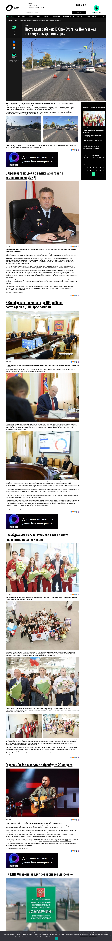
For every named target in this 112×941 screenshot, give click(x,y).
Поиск (79, 12)
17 (84, 170)
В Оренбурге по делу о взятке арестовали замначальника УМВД (35, 175)
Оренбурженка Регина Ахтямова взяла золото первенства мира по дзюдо (37, 537)
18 (87, 170)
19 (90, 170)
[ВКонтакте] (14, 41)
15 (100, 167)
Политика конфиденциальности (88, 936)
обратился (16, 505)
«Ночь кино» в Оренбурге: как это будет (92, 141)
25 (87, 174)
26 (90, 174)
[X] (76, 150)
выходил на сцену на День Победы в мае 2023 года (55, 841)
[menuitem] (10, 16)
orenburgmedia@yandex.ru (36, 7)
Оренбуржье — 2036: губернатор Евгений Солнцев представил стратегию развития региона (92, 146)
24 (84, 174)
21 (96, 170)
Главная (10, 20)
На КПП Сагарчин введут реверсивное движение (39, 874)
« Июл (84, 155)
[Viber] (78, 150)
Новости (16, 20)
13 (93, 167)
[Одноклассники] (14, 45)
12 (90, 167)
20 (93, 170)
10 (84, 167)
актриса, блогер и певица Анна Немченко (19, 845)
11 (87, 167)
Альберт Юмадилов (69, 830)
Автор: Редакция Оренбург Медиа (14, 61)
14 (96, 167)
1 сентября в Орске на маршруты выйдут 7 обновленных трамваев (92, 136)
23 (103, 170)
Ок (56, 938)
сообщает (54, 652)
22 (100, 170)
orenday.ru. (20, 255)
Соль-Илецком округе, (60, 496)
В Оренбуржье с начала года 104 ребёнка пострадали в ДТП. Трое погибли (34, 304)
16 (103, 167)
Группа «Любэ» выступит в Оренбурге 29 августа (39, 764)
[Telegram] (14, 48)
